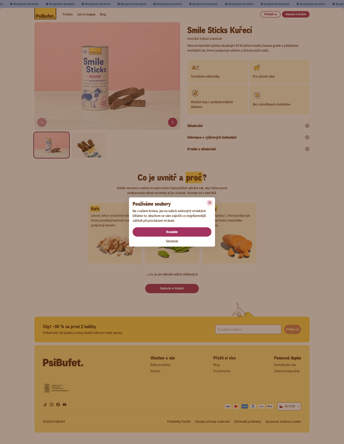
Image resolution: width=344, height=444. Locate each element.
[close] (209, 203)
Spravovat (172, 241)
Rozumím (172, 232)
